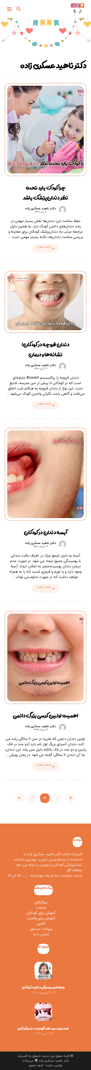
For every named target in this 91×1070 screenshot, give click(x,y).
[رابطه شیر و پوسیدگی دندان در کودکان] (43, 971)
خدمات (41, 907)
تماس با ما (41, 934)
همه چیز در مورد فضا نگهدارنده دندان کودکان (43, 1028)
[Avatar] (62, 209)
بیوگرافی (41, 902)
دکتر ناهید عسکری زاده (40, 208)
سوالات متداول (41, 929)
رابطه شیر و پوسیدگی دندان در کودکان (43, 987)
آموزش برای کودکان (41, 913)
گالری (41, 923)
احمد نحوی (36, 1065)
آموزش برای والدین (41, 918)
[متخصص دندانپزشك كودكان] (77, 9)
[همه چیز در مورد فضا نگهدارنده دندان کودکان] (43, 1012)
